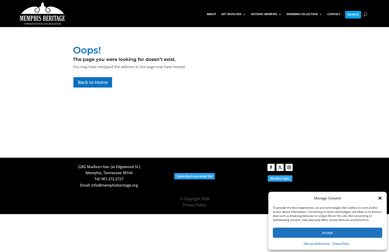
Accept (327, 232)
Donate (353, 14)
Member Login (280, 178)
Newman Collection (302, 14)
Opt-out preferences (317, 243)
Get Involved (231, 14)
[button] (380, 198)
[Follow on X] (280, 167)
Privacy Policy (340, 243)
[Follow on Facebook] (271, 167)
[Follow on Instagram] (289, 167)
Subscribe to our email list (194, 176)
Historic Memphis (264, 14)
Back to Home (93, 82)
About (211, 14)
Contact (333, 14)
